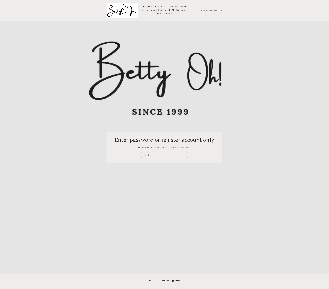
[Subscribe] (185, 155)
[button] (211, 10)
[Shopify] (176, 281)
